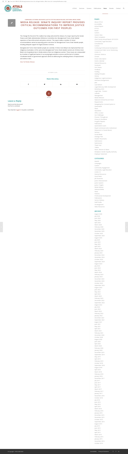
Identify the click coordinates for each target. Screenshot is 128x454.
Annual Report (99, 26)
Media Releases (99, 98)
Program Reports (100, 121)
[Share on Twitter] (45, 84)
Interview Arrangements (102, 80)
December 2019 (99, 352)
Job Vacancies (99, 178)
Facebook (98, 65)
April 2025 (98, 246)
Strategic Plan (99, 137)
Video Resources (100, 207)
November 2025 (99, 231)
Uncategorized (99, 204)
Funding (97, 72)
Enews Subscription (100, 59)
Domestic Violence (100, 54)
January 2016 (98, 413)
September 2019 (100, 354)
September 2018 (100, 365)
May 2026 (98, 220)
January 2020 (98, 350)
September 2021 (100, 320)
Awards (97, 161)
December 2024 (99, 255)
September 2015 (100, 422)
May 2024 (98, 270)
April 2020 (98, 344)
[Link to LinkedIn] (8, 1)
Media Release (60, 19)
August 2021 (98, 322)
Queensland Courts (100, 126)
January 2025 (98, 253)
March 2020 (98, 346)
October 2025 (99, 233)
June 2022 (98, 309)
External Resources (39, 19)
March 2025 (98, 248)
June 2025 (98, 242)
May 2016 (98, 404)
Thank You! (98, 145)
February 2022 (99, 313)
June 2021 (98, 324)
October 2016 (99, 398)
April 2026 (98, 222)
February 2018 (99, 374)
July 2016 (97, 400)
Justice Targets (99, 185)
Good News (98, 176)
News (78, 19)
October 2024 (99, 259)
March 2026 (98, 225)
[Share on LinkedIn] (61, 84)
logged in (18, 110)
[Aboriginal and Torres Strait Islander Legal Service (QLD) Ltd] (13, 8)
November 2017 (99, 378)
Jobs (96, 82)
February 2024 (99, 274)
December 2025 (99, 229)
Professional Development (103, 196)
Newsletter (98, 111)
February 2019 (99, 361)
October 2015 (99, 419)
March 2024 (98, 272)
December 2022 (99, 300)
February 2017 (99, 391)
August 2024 (98, 264)
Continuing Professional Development (106, 48)
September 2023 (100, 285)
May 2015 (98, 430)
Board (96, 30)
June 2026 (98, 218)
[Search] (123, 8)
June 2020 (98, 341)
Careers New (98, 35)
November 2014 (99, 441)
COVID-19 (98, 52)
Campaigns (28, 19)
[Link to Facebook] (5, 1)
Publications (98, 123)
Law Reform (98, 85)
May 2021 (98, 326)
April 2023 (98, 294)
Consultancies (99, 43)
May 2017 (98, 385)
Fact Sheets (98, 67)
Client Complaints (100, 37)
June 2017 (98, 383)
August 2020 (98, 339)
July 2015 (97, 426)
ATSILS (97, 28)
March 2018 (98, 372)
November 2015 (99, 417)
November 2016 (99, 396)
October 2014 (99, 443)
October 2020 (99, 337)
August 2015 (98, 424)
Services (97, 132)
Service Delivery (99, 200)
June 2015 (98, 428)
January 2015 (98, 439)
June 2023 (98, 290)
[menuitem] (74, 8)
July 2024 (97, 266)
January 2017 (98, 393)
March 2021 (98, 331)
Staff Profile (98, 202)
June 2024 (98, 268)
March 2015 (98, 434)
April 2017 (98, 387)
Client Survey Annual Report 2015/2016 (106, 39)
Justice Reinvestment (101, 181)
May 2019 (98, 357)
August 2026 (98, 214)
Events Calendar (99, 61)
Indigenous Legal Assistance (103, 78)
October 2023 (99, 283)
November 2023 (99, 281)
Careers (97, 33)
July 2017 (97, 380)
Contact (97, 46)
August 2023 (98, 287)
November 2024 (99, 257)
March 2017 (98, 389)
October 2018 (99, 363)
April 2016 (98, 406)
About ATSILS (99, 22)
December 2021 (99, 318)
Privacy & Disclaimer (101, 119)
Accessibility (98, 24)
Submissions (98, 141)
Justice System (51, 19)
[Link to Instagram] (3, 1)
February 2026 (99, 227)
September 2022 (100, 303)
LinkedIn (97, 93)
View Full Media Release (27, 62)
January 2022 (98, 315)
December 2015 (99, 415)
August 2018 (98, 367)
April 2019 (98, 359)
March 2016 (98, 409)
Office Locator (99, 113)
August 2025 (98, 238)
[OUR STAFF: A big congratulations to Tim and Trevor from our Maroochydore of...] (1, 227)
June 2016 (98, 402)
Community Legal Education (103, 41)
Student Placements (101, 139)
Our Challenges (99, 115)
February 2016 (99, 411)
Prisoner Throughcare (101, 117)
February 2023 (99, 298)
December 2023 (99, 279)
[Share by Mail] (77, 84)
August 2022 (98, 305)
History (97, 76)
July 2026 (97, 216)
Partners (97, 194)
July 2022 (97, 307)
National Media (71, 19)
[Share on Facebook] (28, 84)
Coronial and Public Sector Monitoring (106, 50)
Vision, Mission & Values (102, 149)
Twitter (97, 147)
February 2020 (99, 348)
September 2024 (100, 261)
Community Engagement (102, 168)
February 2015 (99, 437)
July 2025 (97, 240)
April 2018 (98, 370)
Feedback (97, 69)
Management (99, 95)
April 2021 (98, 329)
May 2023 (98, 292)
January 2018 (98, 376)
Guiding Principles (100, 74)
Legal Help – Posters (101, 91)
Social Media (98, 134)
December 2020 (99, 335)
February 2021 (99, 333)
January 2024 (98, 277)
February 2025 (99, 251)
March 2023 (98, 296)
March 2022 (98, 311)
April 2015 (98, 432)
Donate (97, 56)
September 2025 (100, 236)
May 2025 (98, 244)
